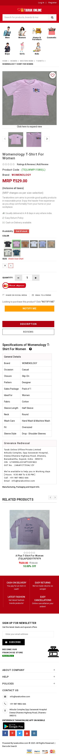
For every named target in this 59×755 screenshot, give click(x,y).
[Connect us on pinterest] (12, 733)
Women (13, 61)
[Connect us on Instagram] (34, 733)
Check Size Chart (15, 259)
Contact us (10, 690)
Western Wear (26, 61)
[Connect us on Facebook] (5, 733)
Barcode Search (9, 746)
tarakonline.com (21, 743)
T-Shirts (40, 61)
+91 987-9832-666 (18, 704)
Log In (41, 2)
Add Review (42, 164)
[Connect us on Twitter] (19, 733)
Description (28, 324)
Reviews (28, 332)
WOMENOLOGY (21, 174)
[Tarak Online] (29, 9)
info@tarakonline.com (20, 696)
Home (4, 61)
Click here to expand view (29, 126)
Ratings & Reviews (26, 164)
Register (52, 2)
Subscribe (14, 642)
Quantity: (7, 277)
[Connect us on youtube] (27, 733)
